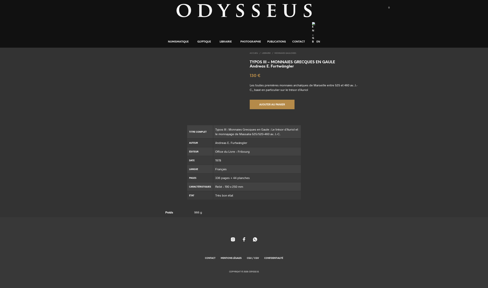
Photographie (250, 42)
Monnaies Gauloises (285, 53)
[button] (387, 8)
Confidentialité (273, 258)
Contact (298, 42)
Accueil (254, 53)
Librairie (226, 42)
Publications (276, 42)
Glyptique (204, 42)
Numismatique (178, 42)
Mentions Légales (231, 258)
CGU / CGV (253, 258)
